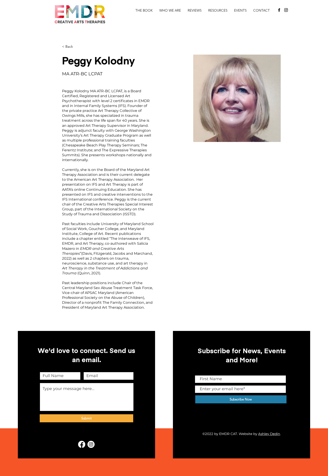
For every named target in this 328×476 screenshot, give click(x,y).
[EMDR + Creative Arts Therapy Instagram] (286, 10)
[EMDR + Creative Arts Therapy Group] (279, 10)
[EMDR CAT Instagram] (91, 444)
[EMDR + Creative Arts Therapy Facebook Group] (81, 444)
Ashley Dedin (269, 434)
